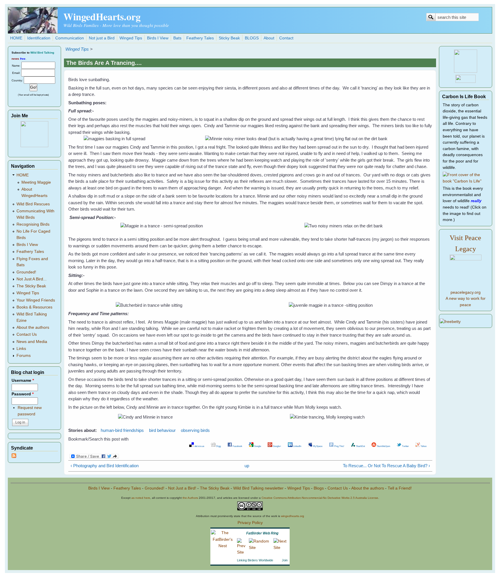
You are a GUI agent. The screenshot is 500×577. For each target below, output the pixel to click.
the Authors (190, 497)
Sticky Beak (229, 38)
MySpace (317, 446)
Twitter (405, 446)
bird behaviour (162, 430)
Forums (23, 355)
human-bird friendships (122, 430)
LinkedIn (297, 446)
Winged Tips (131, 38)
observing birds (195, 430)
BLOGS (252, 38)
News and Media (31, 341)
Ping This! (339, 446)
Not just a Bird (102, 38)
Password (23, 394)
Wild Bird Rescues (33, 204)
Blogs (319, 488)
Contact (286, 38)
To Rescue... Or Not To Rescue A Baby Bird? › (386, 465)
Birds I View (157, 38)
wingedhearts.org (292, 516)
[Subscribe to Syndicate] (14, 456)
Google (257, 446)
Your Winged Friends (35, 300)
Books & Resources (34, 307)
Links (21, 348)
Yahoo (423, 446)
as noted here (140, 497)
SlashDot (360, 446)
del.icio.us (199, 446)
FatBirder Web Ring (262, 533)
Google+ (276, 446)
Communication (69, 38)
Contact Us (26, 334)
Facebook (237, 446)
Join (285, 560)
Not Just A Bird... (31, 279)
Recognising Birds (32, 224)
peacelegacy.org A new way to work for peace (466, 298)
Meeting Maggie (36, 182)
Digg (218, 446)
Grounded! (26, 272)
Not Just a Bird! (182, 488)
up (247, 465)
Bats (177, 38)
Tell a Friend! (400, 488)
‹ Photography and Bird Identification (105, 465)
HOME (16, 38)
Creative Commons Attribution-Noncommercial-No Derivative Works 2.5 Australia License (320, 497)
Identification (38, 38)
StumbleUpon (383, 446)
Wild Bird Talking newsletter (258, 488)
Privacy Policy (250, 523)
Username (23, 380)
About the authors (32, 327)
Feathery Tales (200, 38)
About (269, 38)
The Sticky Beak (31, 286)
